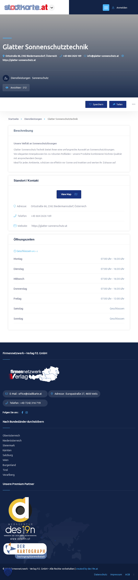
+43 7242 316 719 (30, 402)
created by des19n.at (87, 568)
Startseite (13, 119)
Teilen (119, 104)
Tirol (5, 470)
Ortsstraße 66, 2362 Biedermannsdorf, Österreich (31, 56)
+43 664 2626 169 (72, 56)
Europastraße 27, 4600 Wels (82, 393)
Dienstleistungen (33, 119)
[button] (8, 572)
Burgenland (9, 465)
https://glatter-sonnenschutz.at (49, 225)
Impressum (116, 574)
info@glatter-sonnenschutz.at (103, 56)
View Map (66, 194)
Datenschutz (100, 574)
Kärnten (7, 450)
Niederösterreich (12, 440)
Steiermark (9, 445)
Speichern (97, 104)
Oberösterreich (11, 435)
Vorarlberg (9, 474)
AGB (127, 574)
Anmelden (122, 7)
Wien (5, 460)
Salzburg (8, 455)
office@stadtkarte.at (30, 393)
